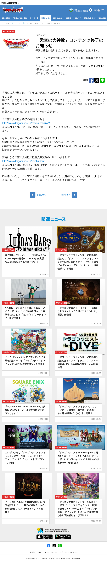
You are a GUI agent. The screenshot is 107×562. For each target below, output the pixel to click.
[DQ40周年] (6, 18)
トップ (8, 23)
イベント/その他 (8, 31)
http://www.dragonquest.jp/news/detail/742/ (26, 123)
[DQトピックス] (57, 18)
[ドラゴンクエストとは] (20, 18)
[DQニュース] (45, 18)
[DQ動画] (68, 18)
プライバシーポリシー (52, 552)
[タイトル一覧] (34, 18)
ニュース (18, 23)
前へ (41, 195)
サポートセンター (71, 552)
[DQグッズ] (78, 18)
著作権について (35, 552)
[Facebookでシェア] (48, 546)
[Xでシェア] (54, 546)
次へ (65, 195)
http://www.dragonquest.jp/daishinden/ (23, 161)
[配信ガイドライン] (90, 18)
